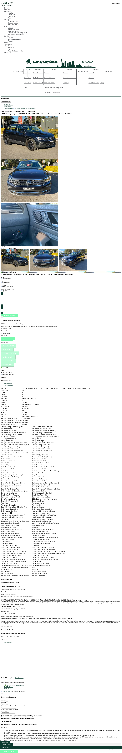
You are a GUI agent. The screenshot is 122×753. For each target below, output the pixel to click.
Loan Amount (4, 702)
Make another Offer (8, 338)
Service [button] (6, 36)
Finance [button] (6, 26)
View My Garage (20, 108)
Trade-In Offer (7, 364)
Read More (3, 626)
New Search (7, 106)
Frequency (3, 700)
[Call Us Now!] (2, 56)
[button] (61, 727)
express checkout (8, 361)
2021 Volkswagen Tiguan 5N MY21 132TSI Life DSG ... (19, 111)
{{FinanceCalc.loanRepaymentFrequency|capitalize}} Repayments (17, 706)
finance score (7, 349)
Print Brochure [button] (19, 678)
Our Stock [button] (7, 11)
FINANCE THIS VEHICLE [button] (9, 751)
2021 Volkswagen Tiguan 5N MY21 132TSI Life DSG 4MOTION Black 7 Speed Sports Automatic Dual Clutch (37, 114)
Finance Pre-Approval (10, 353)
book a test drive (8, 357)
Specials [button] (7, 19)
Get (8, 642)
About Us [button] (7, 46)
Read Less (9, 626)
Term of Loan (4, 709)
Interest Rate (4, 711)
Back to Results (7, 339)
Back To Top (7, 688)
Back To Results (8, 105)
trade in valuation (8, 346)
